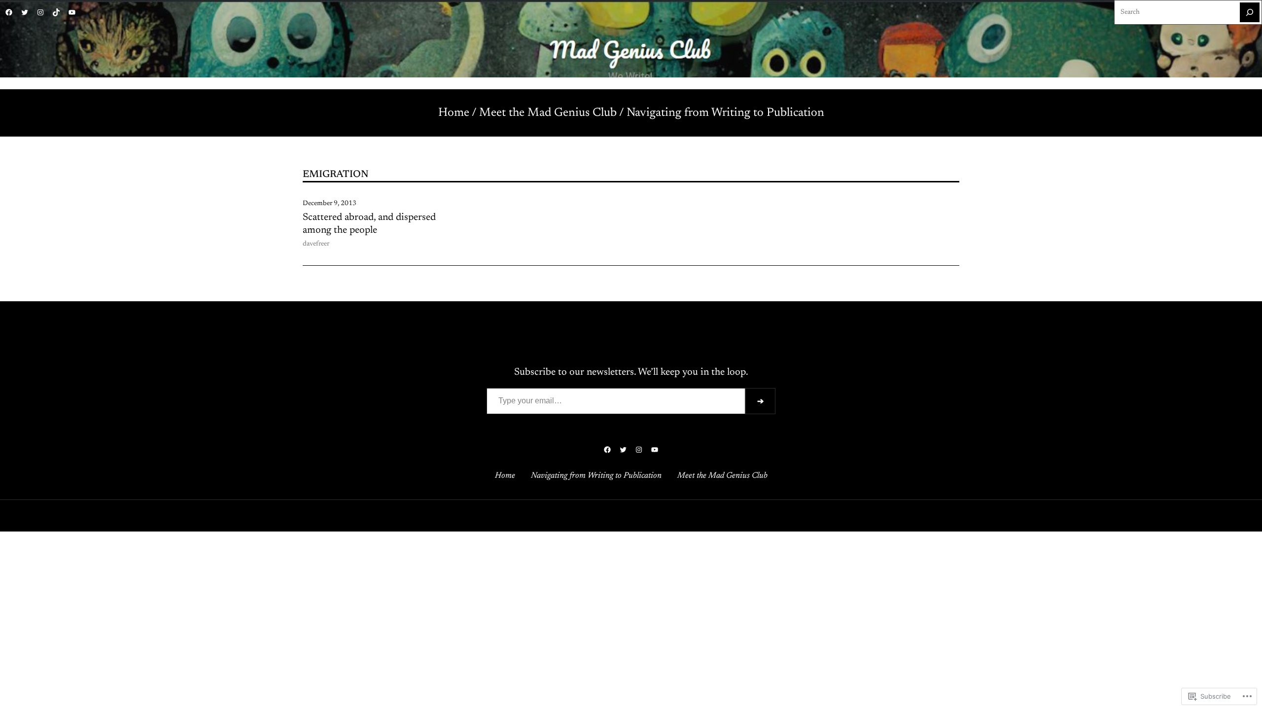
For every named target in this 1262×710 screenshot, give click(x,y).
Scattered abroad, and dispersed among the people (369, 224)
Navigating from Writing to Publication (725, 113)
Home (453, 113)
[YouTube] (72, 12)
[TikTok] (56, 12)
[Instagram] (40, 12)
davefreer (316, 244)
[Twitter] (25, 12)
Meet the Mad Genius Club (548, 113)
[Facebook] (9, 12)
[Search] (1250, 12)
